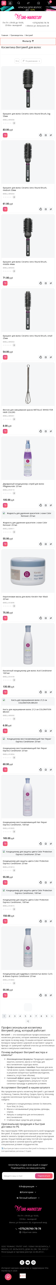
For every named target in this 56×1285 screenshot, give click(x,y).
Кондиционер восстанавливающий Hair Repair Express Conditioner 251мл (25, 749)
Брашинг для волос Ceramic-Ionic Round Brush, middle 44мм (25, 262)
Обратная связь (29, 1232)
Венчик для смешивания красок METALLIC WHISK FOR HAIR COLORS (28, 411)
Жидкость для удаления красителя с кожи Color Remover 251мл (25, 523)
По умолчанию (32, 61)
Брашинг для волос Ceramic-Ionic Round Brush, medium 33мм (25, 188)
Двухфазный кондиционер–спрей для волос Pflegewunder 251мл (23, 485)
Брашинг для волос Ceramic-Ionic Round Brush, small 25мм (27, 336)
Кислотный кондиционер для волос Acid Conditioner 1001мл (27, 671)
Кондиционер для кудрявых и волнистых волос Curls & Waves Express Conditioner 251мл (27, 975)
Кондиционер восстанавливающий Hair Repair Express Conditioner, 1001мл (25, 823)
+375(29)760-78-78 (40, 22)
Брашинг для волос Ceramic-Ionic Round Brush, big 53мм (26, 114)
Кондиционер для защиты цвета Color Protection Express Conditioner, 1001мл (26, 900)
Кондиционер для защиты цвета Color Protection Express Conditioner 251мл (26, 862)
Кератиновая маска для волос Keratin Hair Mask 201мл (25, 597)
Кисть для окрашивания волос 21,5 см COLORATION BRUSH (27, 710)
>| (28, 1021)
